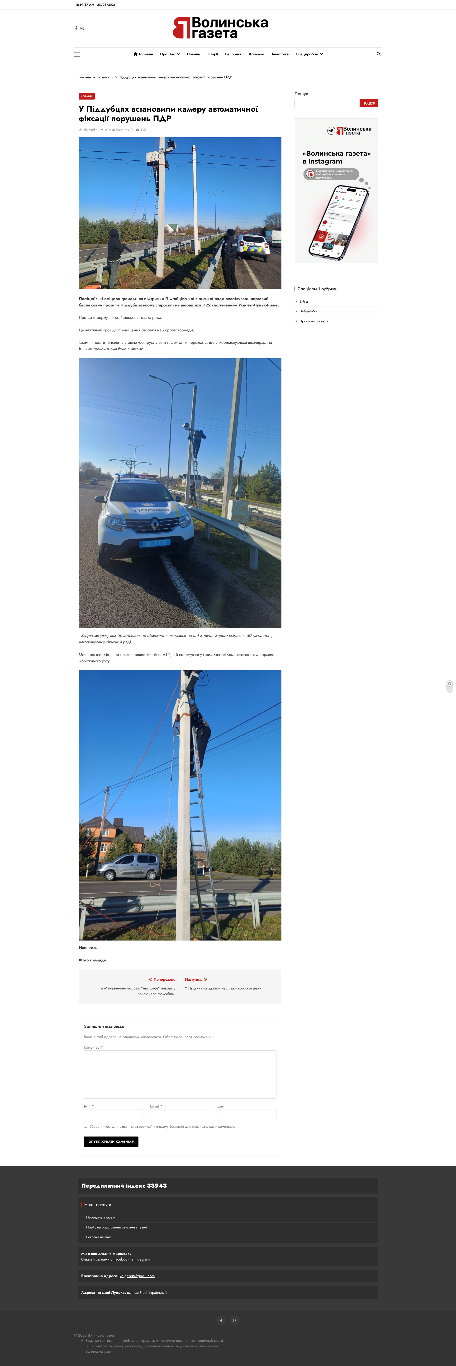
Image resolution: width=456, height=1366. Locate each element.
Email (156, 1106)
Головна (145, 54)
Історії (212, 54)
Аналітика (280, 54)
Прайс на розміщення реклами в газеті (116, 1227)
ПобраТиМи (308, 311)
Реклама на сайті (99, 1237)
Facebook (121, 1259)
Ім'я (89, 1106)
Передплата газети (100, 1217)
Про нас (167, 54)
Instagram (141, 1259)
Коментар (93, 1047)
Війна (303, 301)
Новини (193, 54)
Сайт (220, 1106)
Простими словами (313, 321)
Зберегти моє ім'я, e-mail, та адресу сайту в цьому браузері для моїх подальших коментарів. (163, 1126)
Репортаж (233, 54)
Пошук (301, 94)
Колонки (256, 54)
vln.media (90, 129)
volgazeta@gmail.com (137, 1276)
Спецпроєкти (307, 54)
